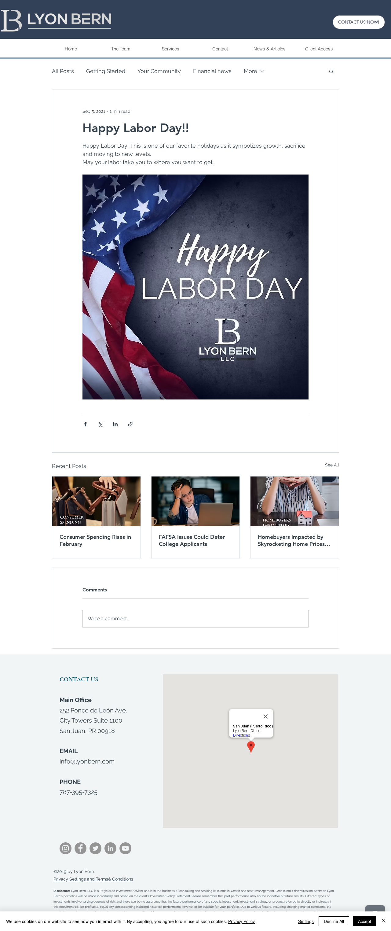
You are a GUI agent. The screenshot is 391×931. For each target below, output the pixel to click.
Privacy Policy (241, 921)
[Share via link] (130, 424)
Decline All (334, 921)
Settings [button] (306, 921)
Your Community (159, 71)
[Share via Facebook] (85, 424)
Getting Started (105, 71)
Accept (364, 921)
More (250, 71)
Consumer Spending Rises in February (95, 540)
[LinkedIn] (110, 848)
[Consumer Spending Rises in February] (96, 501)
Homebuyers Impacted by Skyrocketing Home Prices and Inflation (291, 540)
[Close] (383, 921)
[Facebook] (80, 848)
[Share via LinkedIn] (115, 424)
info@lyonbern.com (87, 761)
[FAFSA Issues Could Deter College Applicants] (196, 501)
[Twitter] (95, 848)
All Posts (63, 71)
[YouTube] (125, 848)
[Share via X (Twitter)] (100, 424)
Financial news (212, 71)
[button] (170, 49)
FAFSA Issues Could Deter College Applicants (192, 540)
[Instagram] (65, 848)
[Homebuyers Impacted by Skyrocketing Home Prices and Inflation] (294, 501)
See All (332, 464)
